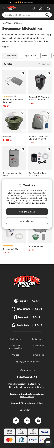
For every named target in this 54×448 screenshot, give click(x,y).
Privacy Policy (16, 203)
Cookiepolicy (38, 203)
